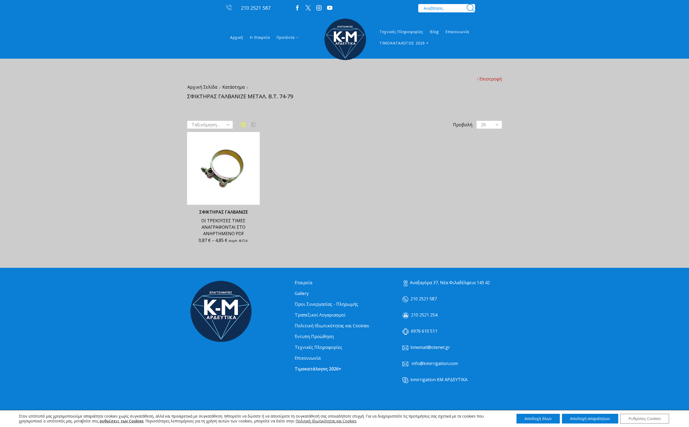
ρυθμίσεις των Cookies (121, 421)
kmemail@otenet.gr (430, 347)
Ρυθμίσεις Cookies (644, 418)
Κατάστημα (233, 87)
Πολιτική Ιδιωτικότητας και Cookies (332, 326)
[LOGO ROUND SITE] (220, 311)
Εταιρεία (303, 283)
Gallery (302, 293)
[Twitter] (308, 8)
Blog (434, 31)
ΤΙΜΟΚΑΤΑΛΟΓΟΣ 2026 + (404, 43)
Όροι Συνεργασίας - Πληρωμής (326, 304)
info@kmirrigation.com (435, 363)
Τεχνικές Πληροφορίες (401, 31)
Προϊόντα (285, 37)
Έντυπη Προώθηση (314, 336)
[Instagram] (319, 8)
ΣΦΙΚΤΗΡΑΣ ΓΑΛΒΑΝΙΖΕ (223, 212)
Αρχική (236, 37)
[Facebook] (297, 8)
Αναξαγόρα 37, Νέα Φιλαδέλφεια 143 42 (450, 283)
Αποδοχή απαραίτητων (590, 418)
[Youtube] (329, 8)
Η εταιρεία (260, 37)
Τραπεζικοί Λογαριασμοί (320, 315)
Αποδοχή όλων (538, 418)
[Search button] (471, 8)
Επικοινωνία (457, 31)
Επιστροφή (490, 79)
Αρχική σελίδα (202, 87)
